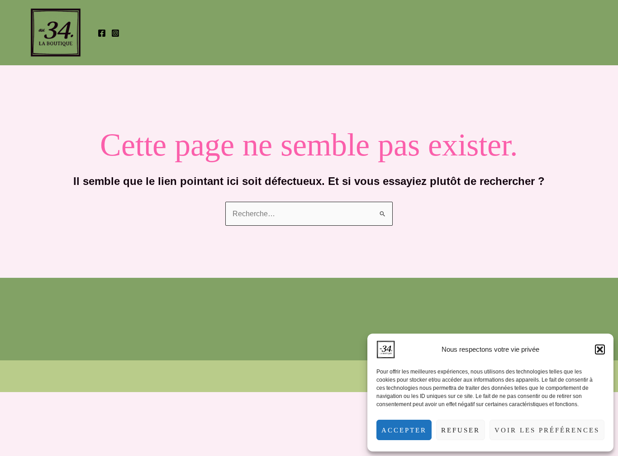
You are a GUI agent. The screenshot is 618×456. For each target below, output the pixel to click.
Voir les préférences (546, 430)
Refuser (460, 430)
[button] (599, 349)
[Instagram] (115, 33)
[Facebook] (102, 33)
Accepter (404, 430)
